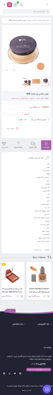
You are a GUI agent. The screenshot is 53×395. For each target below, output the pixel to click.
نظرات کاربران (33, 147)
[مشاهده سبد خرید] (15, 5)
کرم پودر (31, 98)
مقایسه (20, 120)
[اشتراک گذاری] (13, 70)
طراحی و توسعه (26, 390)
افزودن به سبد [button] (48, 296)
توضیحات (46, 147)
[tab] (46, 145)
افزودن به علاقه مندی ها (38, 120)
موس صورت (15, 98)
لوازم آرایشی (41, 20)
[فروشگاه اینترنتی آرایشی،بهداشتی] (47, 4)
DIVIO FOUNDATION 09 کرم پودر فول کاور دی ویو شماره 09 (38, 291)
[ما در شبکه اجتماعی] (9, 4)
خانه (48, 20)
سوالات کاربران (18, 147)
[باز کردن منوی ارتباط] (47, 389)
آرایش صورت (31, 20)
